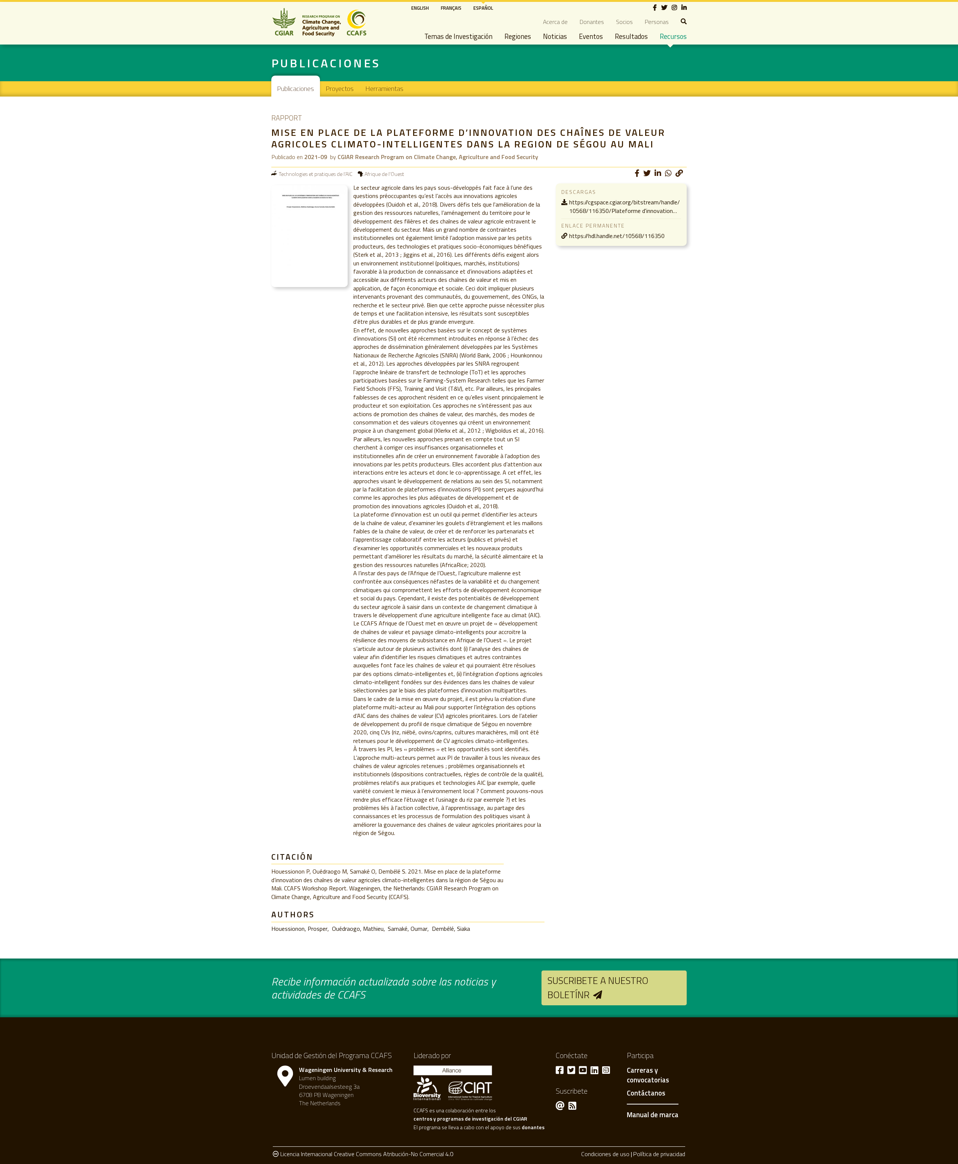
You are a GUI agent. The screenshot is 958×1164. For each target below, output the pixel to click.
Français (451, 8)
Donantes (592, 21)
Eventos (591, 36)
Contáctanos (646, 1093)
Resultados (631, 36)
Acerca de (555, 21)
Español (483, 8)
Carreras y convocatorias (648, 1075)
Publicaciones (295, 88)
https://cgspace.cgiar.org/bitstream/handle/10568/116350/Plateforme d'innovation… (624, 206)
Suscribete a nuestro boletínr (598, 987)
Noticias (555, 36)
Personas (657, 21)
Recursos (673, 36)
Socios (624, 21)
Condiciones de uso (605, 1154)
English (420, 8)
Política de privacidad (659, 1154)
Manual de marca (652, 1114)
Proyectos (340, 88)
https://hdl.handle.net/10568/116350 (617, 236)
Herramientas (384, 88)
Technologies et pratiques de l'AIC (316, 174)
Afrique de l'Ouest (384, 174)
